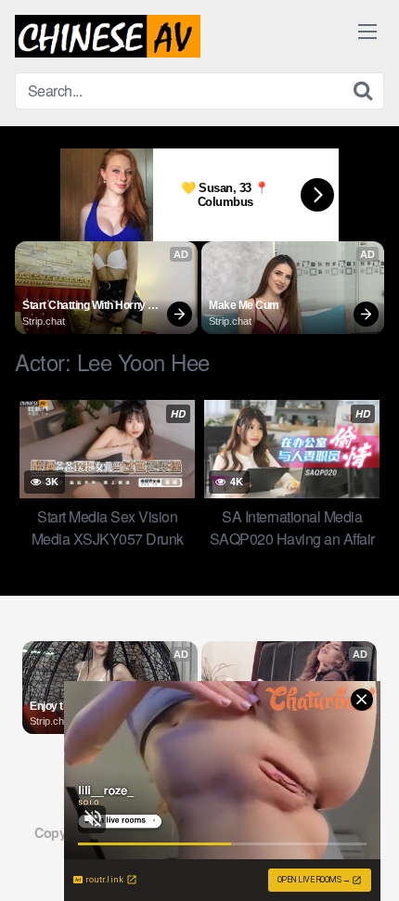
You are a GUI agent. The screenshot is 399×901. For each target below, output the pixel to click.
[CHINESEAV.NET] (107, 36)
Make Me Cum (244, 305)
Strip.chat (43, 321)
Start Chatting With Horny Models (85, 306)
